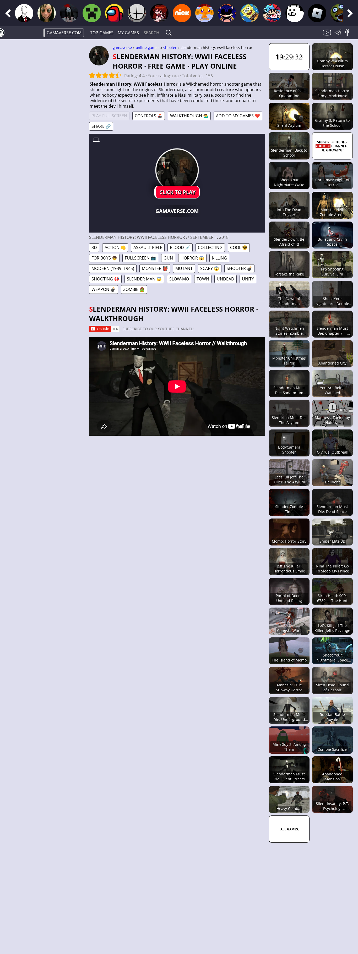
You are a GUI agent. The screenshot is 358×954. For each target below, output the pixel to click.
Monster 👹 (155, 268)
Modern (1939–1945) (112, 268)
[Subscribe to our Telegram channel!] (339, 35)
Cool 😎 (238, 247)
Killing (219, 258)
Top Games (101, 33)
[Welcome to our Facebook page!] (349, 35)
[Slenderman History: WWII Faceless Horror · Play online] (177, 170)
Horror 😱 (192, 258)
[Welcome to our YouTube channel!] (327, 35)
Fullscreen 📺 (140, 258)
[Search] (169, 33)
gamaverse (122, 47)
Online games (147, 47)
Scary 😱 (209, 268)
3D (94, 247)
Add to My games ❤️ (238, 116)
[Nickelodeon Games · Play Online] (182, 13)
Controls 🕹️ (148, 116)
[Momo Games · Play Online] (46, 13)
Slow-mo (179, 279)
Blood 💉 (180, 247)
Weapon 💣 (103, 289)
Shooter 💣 (239, 268)
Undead (225, 279)
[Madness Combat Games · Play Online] (137, 13)
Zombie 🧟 (134, 289)
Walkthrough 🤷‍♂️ (189, 116)
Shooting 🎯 (105, 279)
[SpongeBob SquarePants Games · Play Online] (249, 13)
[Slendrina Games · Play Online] (69, 13)
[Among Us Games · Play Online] (114, 13)
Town (203, 279)
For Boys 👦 (104, 258)
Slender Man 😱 (144, 279)
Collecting (210, 247)
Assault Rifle (147, 247)
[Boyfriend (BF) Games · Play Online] (272, 13)
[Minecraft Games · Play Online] (92, 13)
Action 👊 (115, 247)
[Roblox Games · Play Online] (317, 13)
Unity (248, 279)
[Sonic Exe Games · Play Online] (227, 13)
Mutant (184, 268)
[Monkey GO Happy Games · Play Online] (204, 13)
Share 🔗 (101, 126)
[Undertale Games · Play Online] (294, 13)
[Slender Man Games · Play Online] (24, 13)
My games (128, 33)
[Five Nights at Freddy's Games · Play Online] (339, 13)
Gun (168, 258)
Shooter (170, 47)
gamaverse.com (64, 33)
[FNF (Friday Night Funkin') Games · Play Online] (159, 13)
